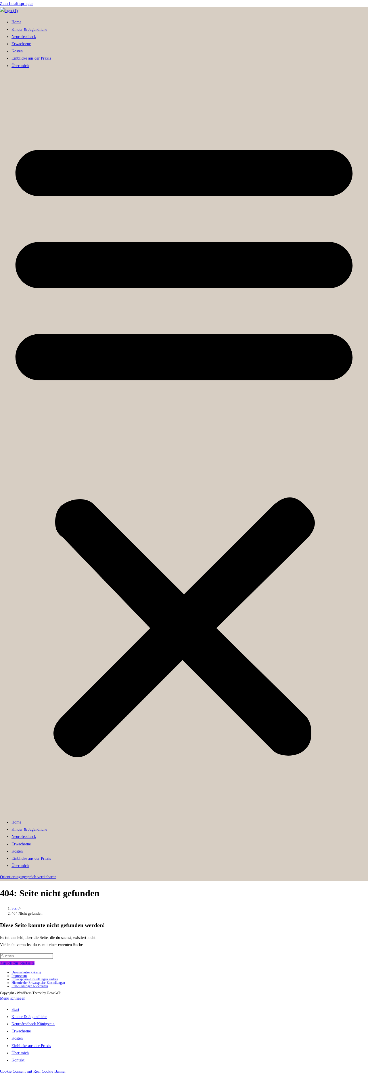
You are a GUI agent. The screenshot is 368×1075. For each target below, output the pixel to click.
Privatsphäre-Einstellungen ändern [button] (35, 979)
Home (16, 22)
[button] (184, 444)
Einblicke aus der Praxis (31, 58)
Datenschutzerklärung (26, 972)
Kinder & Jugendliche (29, 29)
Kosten (17, 51)
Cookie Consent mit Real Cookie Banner (33, 1071)
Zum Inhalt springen (16, 3)
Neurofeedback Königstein (33, 1024)
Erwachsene (21, 44)
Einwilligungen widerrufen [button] (30, 986)
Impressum (19, 976)
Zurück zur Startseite (17, 963)
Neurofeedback (24, 37)
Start (15, 1009)
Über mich (20, 66)
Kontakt (18, 1060)
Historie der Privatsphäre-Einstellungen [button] (38, 983)
